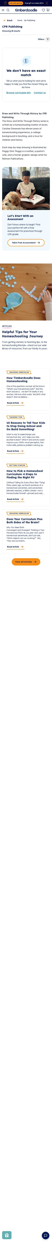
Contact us (40, 92)
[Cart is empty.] (48, 10)
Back (9, 20)
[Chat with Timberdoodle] (45, 1235)
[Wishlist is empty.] (43, 10)
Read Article (13, 403)
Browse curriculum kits (18, 92)
